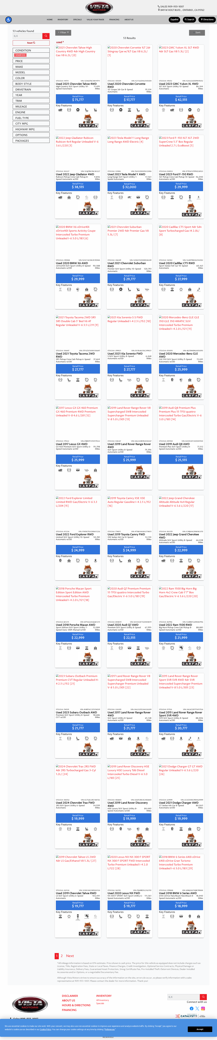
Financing (69, 1010)
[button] (8, 20)
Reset (30, 43)
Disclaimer (70, 996)
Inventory (104, 996)
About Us (68, 1000)
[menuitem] (31, 55)
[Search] (46, 36)
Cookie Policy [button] (45, 1029)
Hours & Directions (76, 1005)
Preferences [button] (110, 1029)
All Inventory (102, 1000)
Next (70, 956)
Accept (200, 1029)
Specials (100, 1003)
